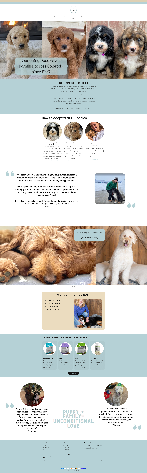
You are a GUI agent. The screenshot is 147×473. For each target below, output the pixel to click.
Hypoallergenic (66, 449)
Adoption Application (51, 160)
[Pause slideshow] (77, 225)
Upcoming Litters (45, 449)
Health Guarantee (67, 447)
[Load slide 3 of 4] (74, 286)
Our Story (44, 445)
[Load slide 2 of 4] (73, 286)
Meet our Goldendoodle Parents (89, 237)
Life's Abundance (73, 373)
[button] (43, 10)
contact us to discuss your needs (79, 101)
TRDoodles (71, 470)
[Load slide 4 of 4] (76, 286)
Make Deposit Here (72, 160)
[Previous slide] (69, 225)
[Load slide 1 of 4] (71, 286)
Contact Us (93, 159)
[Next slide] (74, 225)
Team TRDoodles (45, 447)
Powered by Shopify (76, 470)
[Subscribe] (61, 460)
